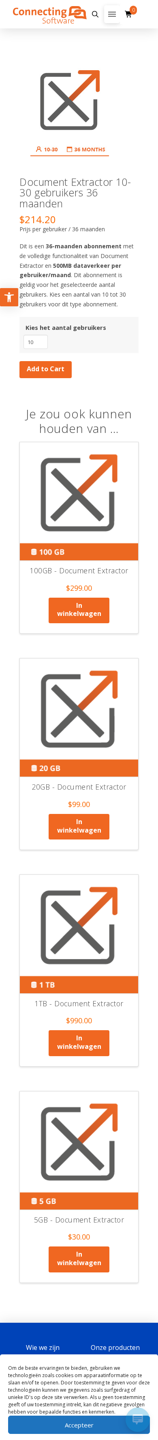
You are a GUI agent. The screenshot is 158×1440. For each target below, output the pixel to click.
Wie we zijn (43, 1347)
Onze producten (115, 1347)
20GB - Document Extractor (79, 787)
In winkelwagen (79, 609)
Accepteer (79, 1425)
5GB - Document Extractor (79, 1220)
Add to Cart (45, 368)
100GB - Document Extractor (79, 570)
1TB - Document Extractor (79, 1003)
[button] (95, 14)
